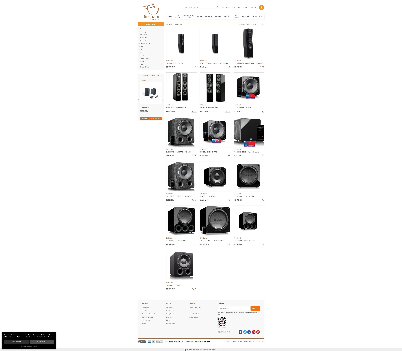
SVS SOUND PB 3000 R (173, 285)
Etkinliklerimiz (146, 320)
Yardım (191, 311)
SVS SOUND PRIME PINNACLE (176, 107)
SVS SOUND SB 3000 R (207, 196)
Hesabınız (169, 317)
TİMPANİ (145, 303)
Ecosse (141, 64)
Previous (139, 99)
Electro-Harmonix (145, 67)
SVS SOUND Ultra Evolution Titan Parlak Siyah (214, 63)
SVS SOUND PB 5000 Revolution (176, 241)
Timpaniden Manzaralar (149, 314)
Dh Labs (142, 55)
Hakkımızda (145, 307)
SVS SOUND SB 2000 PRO (208, 152)
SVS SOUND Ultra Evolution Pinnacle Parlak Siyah (249, 63)
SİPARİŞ (168, 303)
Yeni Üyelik (252, 7)
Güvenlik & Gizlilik (194, 314)
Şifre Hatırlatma (170, 311)
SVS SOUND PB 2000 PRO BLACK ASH (178, 196)
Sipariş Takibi (169, 314)
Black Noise (143, 37)
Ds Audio (142, 61)
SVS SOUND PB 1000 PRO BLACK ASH (178, 152)
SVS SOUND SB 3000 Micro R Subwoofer (246, 152)
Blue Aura (142, 40)
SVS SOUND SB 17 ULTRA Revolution (212, 241)
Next (163, 99)
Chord (141, 49)
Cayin (141, 46)
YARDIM (192, 303)
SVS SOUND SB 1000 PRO (242, 107)
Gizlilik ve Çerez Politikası (30, 346)
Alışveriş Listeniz (170, 323)
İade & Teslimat (193, 317)
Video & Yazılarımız (147, 317)
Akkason (142, 29)
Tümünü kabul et (42, 342)
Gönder (255, 308)
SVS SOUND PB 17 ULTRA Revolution (245, 241)
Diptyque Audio (144, 58)
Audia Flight (143, 32)
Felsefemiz (145, 311)
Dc (140, 52)
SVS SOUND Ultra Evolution (174, 63)
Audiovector (143, 35)
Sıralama (242, 24)
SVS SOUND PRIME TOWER (209, 107)
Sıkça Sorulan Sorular (195, 307)
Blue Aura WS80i (145, 107)
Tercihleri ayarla (16, 342)
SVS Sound (169, 60)
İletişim (144, 323)
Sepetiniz (168, 320)
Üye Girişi (244, 7)
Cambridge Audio (145, 43)
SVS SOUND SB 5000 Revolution (244, 196)
